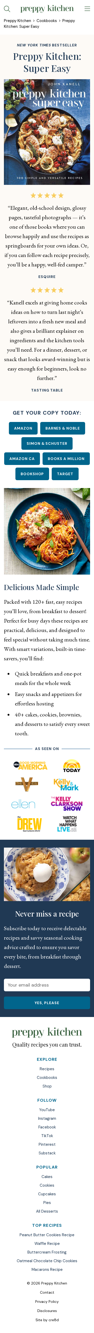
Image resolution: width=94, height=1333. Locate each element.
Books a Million (66, 458)
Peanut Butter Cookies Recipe (47, 1235)
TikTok (47, 1135)
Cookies (47, 1185)
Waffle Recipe (47, 1243)
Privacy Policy (47, 1301)
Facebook (47, 1127)
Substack (47, 1153)
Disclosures (47, 1310)
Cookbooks (47, 20)
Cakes (47, 1176)
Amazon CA (22, 458)
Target (65, 474)
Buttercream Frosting (47, 1252)
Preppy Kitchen (17, 20)
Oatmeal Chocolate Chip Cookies (47, 1261)
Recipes (47, 1069)
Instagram (47, 1118)
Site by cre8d (47, 1320)
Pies (47, 1202)
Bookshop (32, 474)
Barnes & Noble (62, 428)
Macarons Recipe (47, 1269)
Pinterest (47, 1144)
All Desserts (47, 1211)
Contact (47, 1292)
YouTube (47, 1109)
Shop (47, 1086)
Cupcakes (47, 1194)
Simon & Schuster (47, 443)
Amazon (23, 428)
